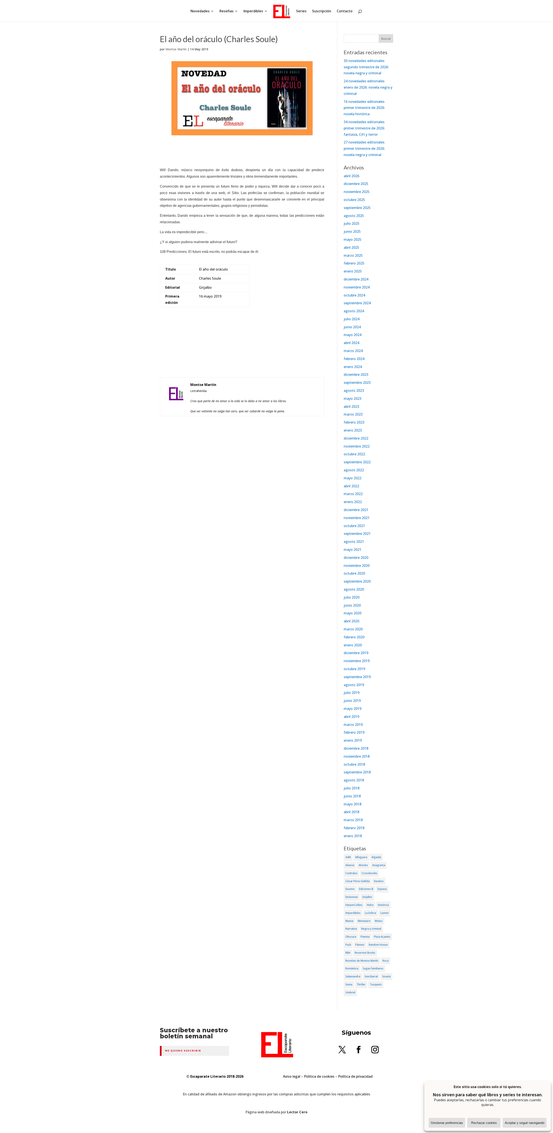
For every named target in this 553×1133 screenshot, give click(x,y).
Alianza (349, 865)
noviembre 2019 (357, 660)
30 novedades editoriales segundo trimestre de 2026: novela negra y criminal (366, 67)
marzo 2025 (353, 255)
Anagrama (378, 865)
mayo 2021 (352, 549)
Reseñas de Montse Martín (361, 960)
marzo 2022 (353, 493)
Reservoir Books (365, 953)
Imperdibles (253, 11)
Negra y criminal (371, 929)
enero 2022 (353, 501)
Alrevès (363, 865)
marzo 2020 (353, 629)
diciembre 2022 (356, 438)
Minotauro (364, 921)
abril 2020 (351, 621)
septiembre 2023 (357, 382)
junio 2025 (352, 231)
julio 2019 (351, 692)
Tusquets (376, 984)
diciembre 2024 (356, 279)
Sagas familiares (373, 968)
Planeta (365, 937)
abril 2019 (351, 716)
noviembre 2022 (357, 446)
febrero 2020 (354, 637)
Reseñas (226, 11)
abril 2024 (351, 342)
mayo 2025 (352, 239)
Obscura (350, 937)
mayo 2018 (352, 804)
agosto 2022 (354, 470)
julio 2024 (351, 319)
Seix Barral (371, 976)
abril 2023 (351, 406)
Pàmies (359, 945)
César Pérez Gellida (357, 881)
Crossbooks (369, 873)
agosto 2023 (354, 390)
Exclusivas (351, 897)
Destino (379, 881)
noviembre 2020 (357, 565)
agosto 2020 (354, 589)
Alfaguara (361, 857)
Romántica (351, 968)
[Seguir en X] (342, 1049)
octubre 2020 (354, 573)
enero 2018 (353, 835)
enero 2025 (353, 271)
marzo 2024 (353, 350)
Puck (348, 945)
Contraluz (351, 873)
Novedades (200, 11)
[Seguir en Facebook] (358, 1049)
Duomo (350, 889)
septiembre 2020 (357, 581)
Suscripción (321, 11)
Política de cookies (319, 1076)
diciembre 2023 (356, 374)
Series (301, 11)
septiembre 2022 (357, 462)
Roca (386, 960)
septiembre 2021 (357, 533)
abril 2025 (351, 247)
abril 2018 (351, 812)
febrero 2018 (354, 827)
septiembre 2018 (357, 772)
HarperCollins (353, 905)
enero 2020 (353, 645)
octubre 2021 (354, 525)
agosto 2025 (354, 215)
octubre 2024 (354, 295)
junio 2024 (352, 327)
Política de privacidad (355, 1076)
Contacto (345, 11)
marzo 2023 (353, 414)
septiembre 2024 (357, 303)
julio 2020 (351, 597)
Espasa (382, 889)
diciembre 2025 (356, 183)
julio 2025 (351, 223)
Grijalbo (367, 897)
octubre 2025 (354, 199)
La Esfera (370, 913)
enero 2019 (353, 740)
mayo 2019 (352, 708)
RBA (347, 953)
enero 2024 (353, 366)
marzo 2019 (353, 724)
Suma (348, 984)
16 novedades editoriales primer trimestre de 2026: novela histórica (364, 107)
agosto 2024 (354, 311)
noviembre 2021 (357, 517)
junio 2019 (352, 700)
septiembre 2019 (357, 676)
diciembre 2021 (356, 509)
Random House (378, 945)
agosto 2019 (354, 684)
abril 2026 (351, 176)
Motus (379, 921)
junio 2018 (352, 796)
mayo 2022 (352, 478)
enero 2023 (353, 430)
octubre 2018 (354, 764)
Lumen (384, 913)
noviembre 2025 (357, 191)
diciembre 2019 (356, 652)
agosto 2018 (354, 780)
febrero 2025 (354, 263)
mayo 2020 (352, 613)
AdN (348, 857)
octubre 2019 (354, 668)
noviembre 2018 (357, 756)
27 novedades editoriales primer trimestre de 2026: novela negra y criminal (364, 148)
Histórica (383, 905)
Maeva (349, 921)
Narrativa (351, 929)
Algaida (376, 857)
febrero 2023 (354, 422)
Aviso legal (291, 1076)
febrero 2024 (354, 358)
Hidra (370, 905)
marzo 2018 (353, 819)
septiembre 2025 (357, 207)
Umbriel (350, 992)
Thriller (361, 984)
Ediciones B (366, 889)
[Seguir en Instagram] (375, 1049)
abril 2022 (351, 486)
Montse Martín (176, 49)
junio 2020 (352, 605)
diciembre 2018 (356, 748)
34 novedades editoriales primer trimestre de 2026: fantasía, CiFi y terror (364, 128)
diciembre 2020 (356, 557)
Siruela (386, 976)
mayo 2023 (352, 398)
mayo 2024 (352, 334)
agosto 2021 (354, 541)
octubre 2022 (354, 454)
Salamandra (352, 976)
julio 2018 (351, 788)
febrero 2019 (354, 732)
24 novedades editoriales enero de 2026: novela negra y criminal (368, 87)
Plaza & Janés (382, 937)
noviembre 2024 (357, 287)
